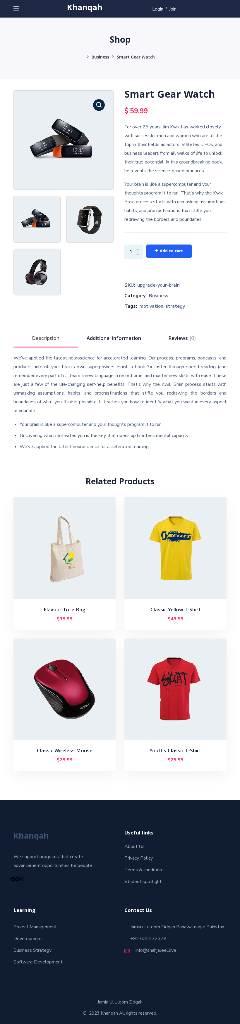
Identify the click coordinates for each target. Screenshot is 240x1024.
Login (157, 9)
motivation (151, 306)
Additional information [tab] (114, 339)
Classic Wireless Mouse (64, 751)
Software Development (38, 962)
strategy (175, 306)
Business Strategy (32, 950)
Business (100, 57)
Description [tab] (45, 339)
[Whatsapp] (22, 879)
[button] (99, 105)
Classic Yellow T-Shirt (175, 610)
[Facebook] (13, 879)
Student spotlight (143, 881)
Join (172, 9)
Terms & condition (143, 870)
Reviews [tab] (182, 339)
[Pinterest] (17, 879)
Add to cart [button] (67, 619)
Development (27, 938)
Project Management (35, 927)
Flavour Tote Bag (64, 610)
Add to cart (171, 251)
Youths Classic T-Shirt (175, 751)
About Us (134, 846)
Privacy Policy (138, 858)
